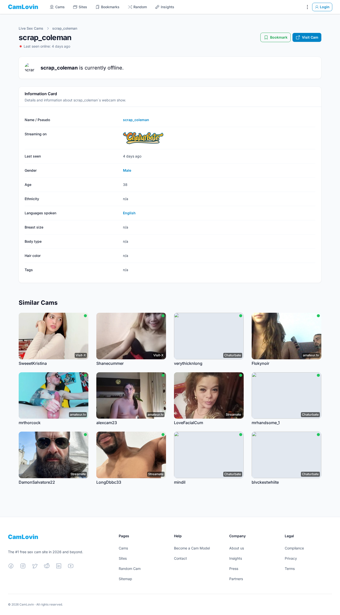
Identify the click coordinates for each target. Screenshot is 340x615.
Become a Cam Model (192, 548)
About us (236, 548)
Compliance (294, 548)
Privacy (291, 558)
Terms (290, 568)
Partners (236, 579)
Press (233, 568)
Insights (235, 558)
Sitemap (125, 579)
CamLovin (23, 6)
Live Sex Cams (31, 28)
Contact (180, 558)
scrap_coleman (64, 28)
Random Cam (130, 568)
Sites (123, 558)
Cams (123, 548)
